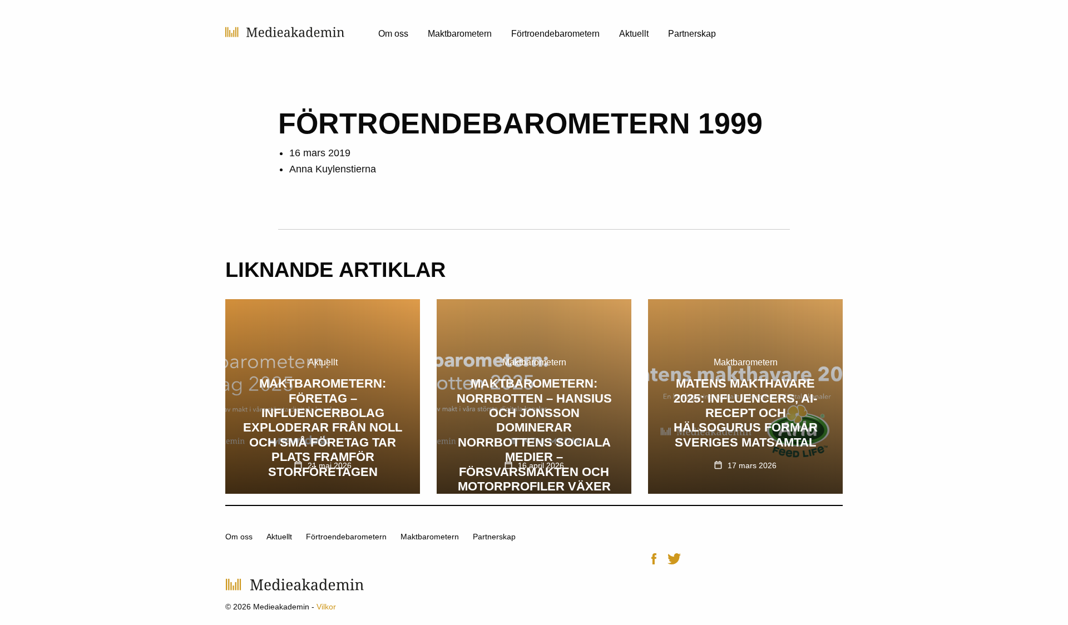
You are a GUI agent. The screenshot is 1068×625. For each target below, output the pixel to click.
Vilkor (326, 606)
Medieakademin (285, 31)
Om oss (393, 33)
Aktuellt (634, 33)
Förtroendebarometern (555, 33)
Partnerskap (692, 33)
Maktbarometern (460, 33)
